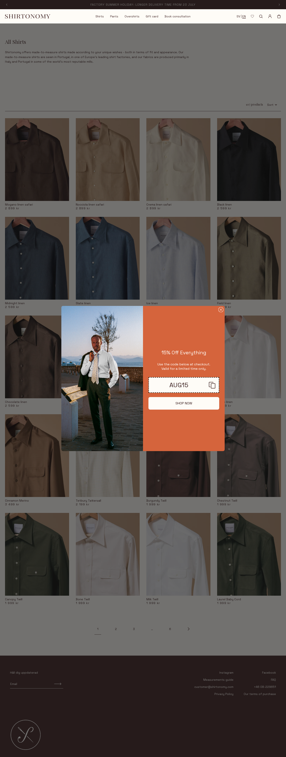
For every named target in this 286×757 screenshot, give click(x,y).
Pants (114, 16)
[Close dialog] (221, 310)
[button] (183, 385)
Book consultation (178, 16)
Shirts (99, 16)
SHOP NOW (183, 403)
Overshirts (132, 16)
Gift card (152, 16)
